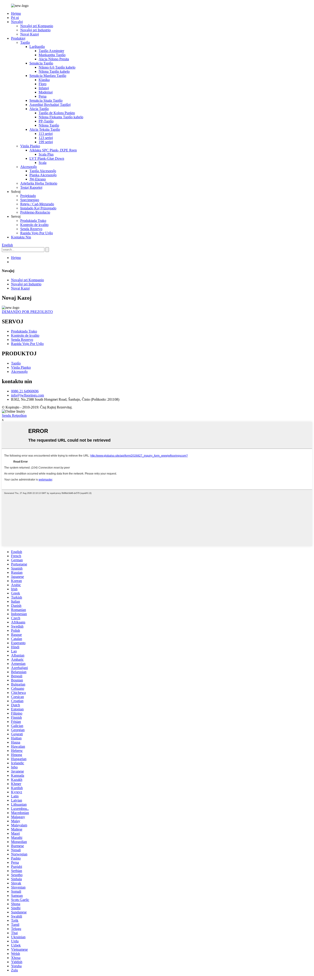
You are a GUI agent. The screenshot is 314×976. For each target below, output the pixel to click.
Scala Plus (46, 154)
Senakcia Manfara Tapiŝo (47, 76)
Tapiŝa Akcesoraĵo (42, 171)
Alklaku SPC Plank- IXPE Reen (53, 150)
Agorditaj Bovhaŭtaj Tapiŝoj (50, 105)
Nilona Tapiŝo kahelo (54, 71)
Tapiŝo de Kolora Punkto (57, 113)
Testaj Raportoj (31, 187)
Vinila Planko (30, 146)
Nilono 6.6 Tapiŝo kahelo (57, 67)
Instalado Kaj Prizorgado (38, 208)
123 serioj (46, 138)
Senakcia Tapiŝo (41, 63)
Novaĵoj (17, 22)
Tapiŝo (25, 42)
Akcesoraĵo (28, 167)
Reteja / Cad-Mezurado (37, 204)
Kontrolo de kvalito (34, 225)
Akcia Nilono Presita (54, 59)
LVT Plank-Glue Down (46, 158)
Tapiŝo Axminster (51, 51)
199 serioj (46, 142)
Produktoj (18, 38)
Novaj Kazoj (29, 34)
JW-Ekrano (37, 179)
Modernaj (46, 92)
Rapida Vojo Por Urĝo (36, 233)
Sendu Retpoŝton (14, 415)
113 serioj (46, 134)
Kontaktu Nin (21, 237)
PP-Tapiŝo (46, 121)
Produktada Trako (33, 221)
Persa (42, 96)
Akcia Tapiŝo (39, 109)
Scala (42, 163)
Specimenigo (29, 200)
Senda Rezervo (31, 229)
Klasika (44, 80)
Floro (42, 84)
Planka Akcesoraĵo (43, 175)
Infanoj (44, 88)
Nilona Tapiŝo (49, 125)
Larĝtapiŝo (37, 47)
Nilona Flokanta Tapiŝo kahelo (61, 117)
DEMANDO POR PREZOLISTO (27, 312)
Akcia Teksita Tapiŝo (44, 129)
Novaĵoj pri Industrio (35, 30)
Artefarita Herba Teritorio (38, 183)
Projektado (28, 196)
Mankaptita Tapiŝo (52, 55)
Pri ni (15, 18)
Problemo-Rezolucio (35, 212)
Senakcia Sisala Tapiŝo (46, 100)
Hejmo (16, 13)
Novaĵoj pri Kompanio (36, 26)
